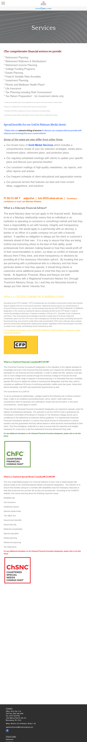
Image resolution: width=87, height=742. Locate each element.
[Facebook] (7, 730)
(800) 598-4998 (18, 713)
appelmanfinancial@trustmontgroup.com (19, 727)
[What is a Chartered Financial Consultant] (17, 467)
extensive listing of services (29, 130)
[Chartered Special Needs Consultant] (17, 583)
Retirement (9, 739)
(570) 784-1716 (16, 711)
